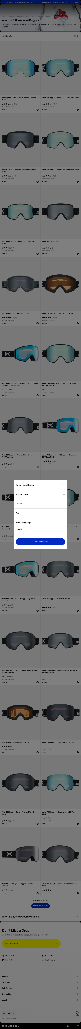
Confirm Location (41, 541)
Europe (19, 504)
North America (22, 494)
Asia (17, 513)
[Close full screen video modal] (63, 484)
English (20, 529)
